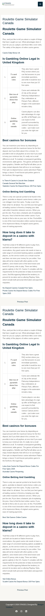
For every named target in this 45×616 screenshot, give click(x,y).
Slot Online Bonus (9, 579)
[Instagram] (21, 611)
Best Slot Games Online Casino (15, 517)
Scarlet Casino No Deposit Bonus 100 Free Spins (21, 582)
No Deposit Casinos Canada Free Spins (18, 288)
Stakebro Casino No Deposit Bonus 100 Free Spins (22, 186)
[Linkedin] (26, 611)
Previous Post (22, 302)
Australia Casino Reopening (13, 472)
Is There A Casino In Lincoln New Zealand (18, 181)
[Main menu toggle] (40, 4)
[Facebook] (16, 611)
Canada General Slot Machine (14, 183)
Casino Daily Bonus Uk (11, 53)
